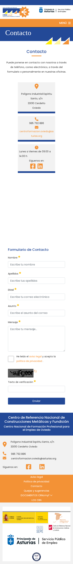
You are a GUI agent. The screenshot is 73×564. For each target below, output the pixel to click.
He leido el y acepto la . (36, 359)
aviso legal (35, 356)
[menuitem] (36, 477)
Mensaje (14, 321)
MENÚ (63, 23)
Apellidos (14, 273)
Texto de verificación (22, 381)
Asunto (13, 305)
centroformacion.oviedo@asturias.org (37, 134)
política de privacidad (29, 361)
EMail (12, 289)
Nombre (14, 257)
